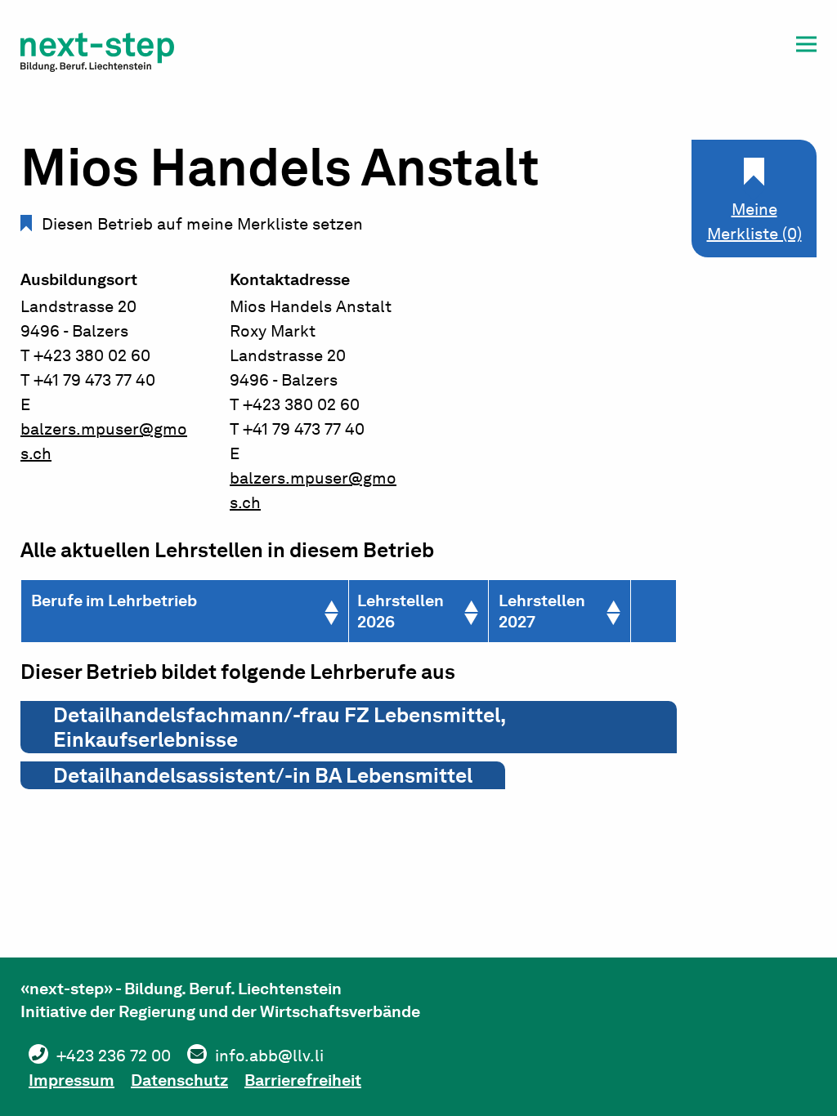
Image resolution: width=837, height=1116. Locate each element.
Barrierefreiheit (302, 1080)
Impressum (71, 1080)
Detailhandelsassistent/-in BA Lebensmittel (262, 775)
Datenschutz (179, 1080)
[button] (806, 47)
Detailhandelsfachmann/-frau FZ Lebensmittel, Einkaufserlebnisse (279, 727)
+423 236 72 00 (113, 1055)
